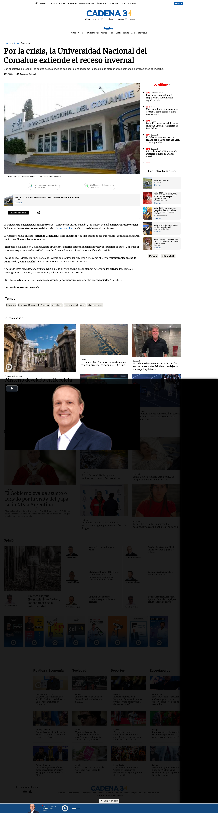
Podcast (153, 256)
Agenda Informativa (139, 33)
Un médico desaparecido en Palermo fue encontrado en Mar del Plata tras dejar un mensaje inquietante (156, 366)
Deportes (43, 3)
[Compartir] (38, 213)
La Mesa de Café (122, 33)
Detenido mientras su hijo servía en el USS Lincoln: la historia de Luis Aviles (162, 126)
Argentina (97, 19)
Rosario (121, 19)
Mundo (132, 19)
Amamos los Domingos (13, 376)
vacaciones (57, 305)
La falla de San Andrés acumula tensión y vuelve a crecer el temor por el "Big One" (103, 363)
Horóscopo (132, 3)
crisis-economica (95, 305)
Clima (123, 3)
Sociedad (154, 135)
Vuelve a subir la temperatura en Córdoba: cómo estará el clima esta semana (162, 112)
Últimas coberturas (86, 3)
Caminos (53, 3)
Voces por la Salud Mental (88, 33)
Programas (72, 3)
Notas (73, 33)
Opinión (62, 3)
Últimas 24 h (101, 3)
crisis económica (63, 228)
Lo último (161, 84)
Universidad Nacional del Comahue (33, 305)
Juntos (109, 28)
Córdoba (109, 19)
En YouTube (113, 3)
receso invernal (71, 305)
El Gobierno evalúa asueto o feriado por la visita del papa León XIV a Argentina (163, 140)
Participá (178, 3)
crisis (82, 305)
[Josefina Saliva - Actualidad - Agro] (147, 183)
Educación (11, 305)
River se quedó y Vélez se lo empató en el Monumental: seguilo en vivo (159, 97)
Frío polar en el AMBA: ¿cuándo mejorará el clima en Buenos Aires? (161, 154)
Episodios (18, 202)
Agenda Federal (107, 33)
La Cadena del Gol (157, 93)
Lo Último (86, 19)
